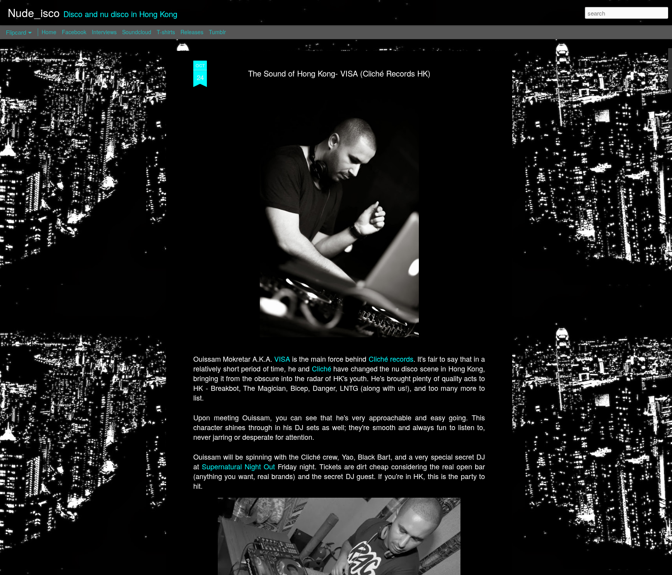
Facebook (74, 32)
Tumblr (217, 32)
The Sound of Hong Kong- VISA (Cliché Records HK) (339, 73)
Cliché (321, 368)
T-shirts (166, 32)
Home (49, 32)
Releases (191, 32)
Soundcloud (136, 32)
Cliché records (391, 359)
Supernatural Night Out (238, 466)
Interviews (104, 32)
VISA (282, 359)
